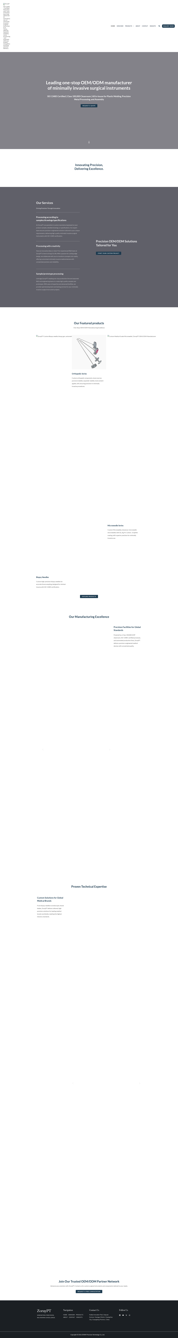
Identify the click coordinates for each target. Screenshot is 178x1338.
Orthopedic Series (79, 374)
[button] (133, 26)
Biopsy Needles (42, 577)
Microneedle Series (115, 525)
